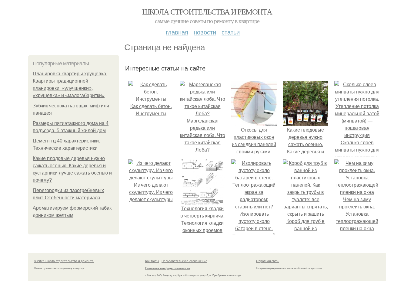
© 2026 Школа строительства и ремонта (64, 261)
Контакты (152, 261)
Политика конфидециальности (167, 268)
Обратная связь (267, 261)
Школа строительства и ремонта (207, 11)
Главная (177, 32)
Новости (205, 32)
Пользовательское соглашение (184, 261)
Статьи (231, 32)
